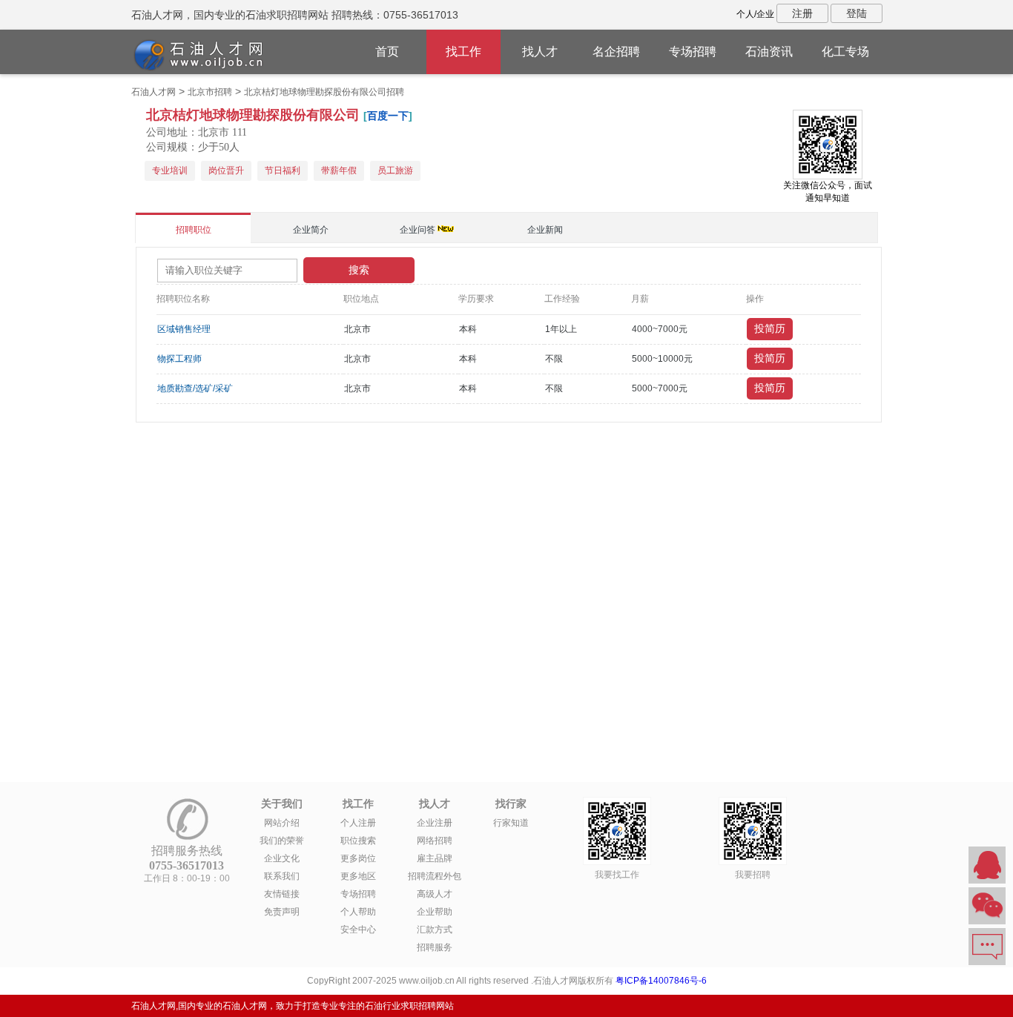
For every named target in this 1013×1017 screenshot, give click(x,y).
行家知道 (511, 823)
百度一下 (388, 116)
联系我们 (282, 876)
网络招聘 (434, 840)
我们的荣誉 (282, 840)
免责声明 (282, 912)
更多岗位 (358, 858)
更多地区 (358, 876)
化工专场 (845, 51)
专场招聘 (692, 51)
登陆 (856, 13)
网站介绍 (282, 823)
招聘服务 (434, 947)
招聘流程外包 (434, 876)
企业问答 (417, 230)
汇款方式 (434, 929)
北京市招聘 (210, 92)
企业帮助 (434, 912)
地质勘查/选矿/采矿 (195, 388)
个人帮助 (358, 912)
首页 (387, 51)
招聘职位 (193, 230)
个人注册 (358, 823)
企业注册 (434, 823)
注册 (802, 13)
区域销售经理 (184, 329)
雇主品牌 (434, 858)
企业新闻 (545, 230)
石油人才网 (153, 92)
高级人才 (434, 894)
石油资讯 (769, 51)
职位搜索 (358, 840)
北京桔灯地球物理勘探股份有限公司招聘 (324, 92)
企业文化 (282, 858)
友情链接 (282, 894)
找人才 (540, 51)
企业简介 (311, 230)
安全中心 (358, 929)
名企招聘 (616, 51)
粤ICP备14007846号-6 (661, 980)
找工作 (463, 51)
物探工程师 (179, 359)
